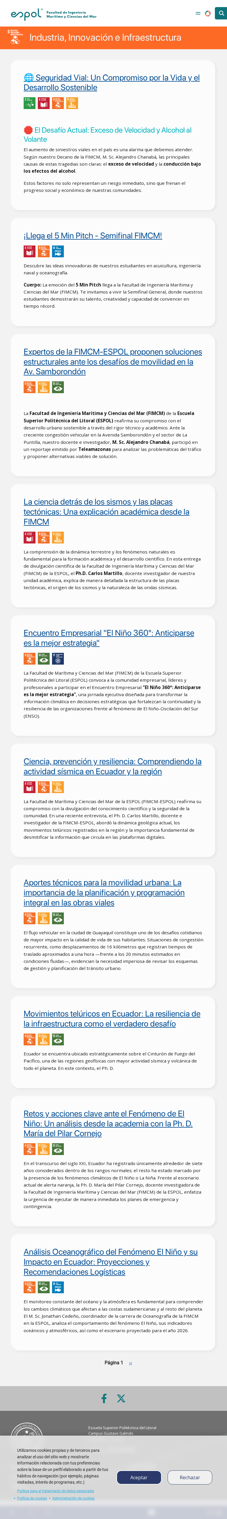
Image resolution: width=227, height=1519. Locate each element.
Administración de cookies (73, 1498)
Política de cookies (32, 1498)
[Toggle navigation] (198, 13)
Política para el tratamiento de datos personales (55, 1491)
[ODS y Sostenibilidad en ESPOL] (67, 103)
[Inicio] (53, 14)
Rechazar (190, 1477)
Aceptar (138, 1477)
